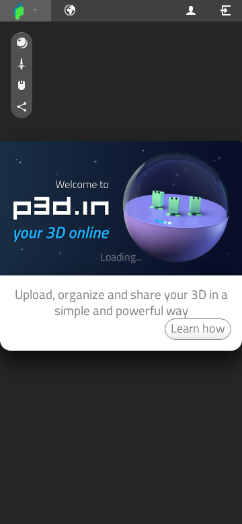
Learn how (198, 328)
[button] (21, 43)
